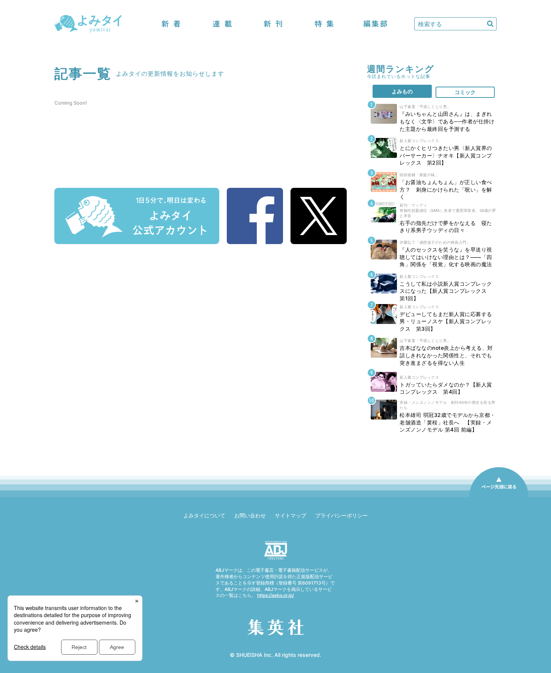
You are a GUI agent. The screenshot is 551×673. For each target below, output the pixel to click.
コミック (465, 92)
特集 (324, 23)
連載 (222, 23)
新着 (171, 23)
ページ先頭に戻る (499, 496)
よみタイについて (204, 515)
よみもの (402, 91)
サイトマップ (290, 515)
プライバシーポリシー (341, 515)
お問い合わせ (250, 515)
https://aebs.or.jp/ (275, 595)
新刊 (273, 23)
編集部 (375, 23)
